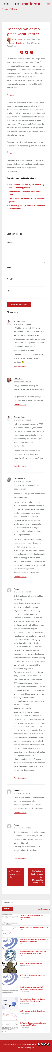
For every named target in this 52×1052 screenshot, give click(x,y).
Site (8, 291)
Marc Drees (17, 39)
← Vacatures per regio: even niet (15, 874)
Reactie (10, 242)
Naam (9, 267)
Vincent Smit (19, 791)
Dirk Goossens (19, 478)
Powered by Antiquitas (26, 1048)
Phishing (13, 9)
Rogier (16, 589)
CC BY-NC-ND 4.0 (30, 1045)
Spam (12, 43)
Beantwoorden (20, 366)
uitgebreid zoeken (44, 909)
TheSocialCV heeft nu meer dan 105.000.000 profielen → (37, 877)
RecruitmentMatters (10, 1045)
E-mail (10, 279)
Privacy (5, 9)
